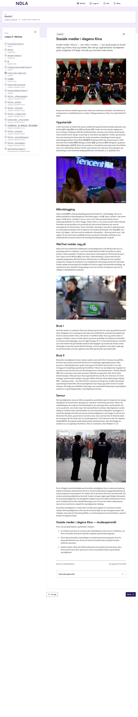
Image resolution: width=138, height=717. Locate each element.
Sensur (60, 395)
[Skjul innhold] (35, 32)
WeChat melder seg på (71, 244)
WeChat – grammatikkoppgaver (18, 137)
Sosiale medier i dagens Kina (17, 73)
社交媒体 (11, 79)
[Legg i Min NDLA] (124, 34)
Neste (129, 594)
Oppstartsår (64, 122)
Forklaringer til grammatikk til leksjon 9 (20, 67)
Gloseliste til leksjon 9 (14, 55)
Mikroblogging (65, 209)
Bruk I (60, 326)
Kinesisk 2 (8, 16)
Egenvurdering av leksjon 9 (16, 149)
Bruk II (60, 355)
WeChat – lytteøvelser (15, 108)
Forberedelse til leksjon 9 (16, 44)
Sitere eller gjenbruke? (66, 574)
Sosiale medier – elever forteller (18, 120)
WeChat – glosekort (14, 102)
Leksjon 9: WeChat (11, 19)
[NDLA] (22, 3)
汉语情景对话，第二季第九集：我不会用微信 (23, 125)
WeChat (10, 50)
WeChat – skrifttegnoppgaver (17, 96)
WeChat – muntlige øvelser (17, 114)
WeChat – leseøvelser (15, 131)
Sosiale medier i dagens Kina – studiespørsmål (86, 522)
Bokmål (82, 3)
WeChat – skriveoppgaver (16, 143)
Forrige (53, 594)
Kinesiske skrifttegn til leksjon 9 (18, 90)
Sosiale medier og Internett (16, 85)
